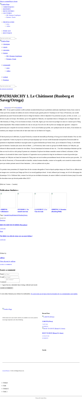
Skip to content (4, 1)
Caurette (6, 215)
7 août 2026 (45, 324)
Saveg (25, 215)
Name (2, 274)
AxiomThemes (6, 370)
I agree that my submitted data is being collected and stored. (20, 285)
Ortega (10, 215)
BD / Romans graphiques (6, 89)
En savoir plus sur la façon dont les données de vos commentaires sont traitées (54, 294)
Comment (3, 282)
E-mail (2, 277)
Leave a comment (6, 264)
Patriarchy (15, 215)
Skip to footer (13, 1)
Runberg (21, 215)
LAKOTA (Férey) (47, 321)
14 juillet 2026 (45, 336)
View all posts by (7, 261)
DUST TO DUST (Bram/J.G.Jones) (52, 333)
